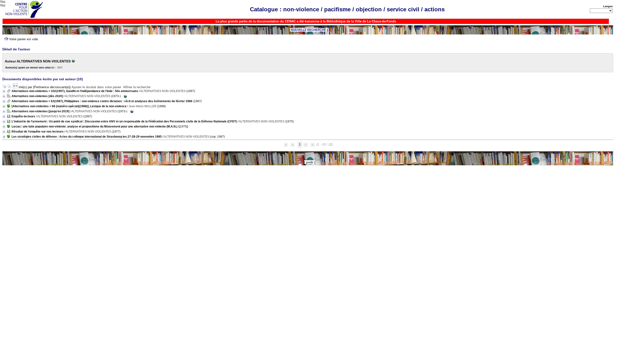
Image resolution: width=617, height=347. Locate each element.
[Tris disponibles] (16, 87)
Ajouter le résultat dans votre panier (96, 87)
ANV (59, 67)
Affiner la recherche (136, 87)
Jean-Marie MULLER (142, 106)
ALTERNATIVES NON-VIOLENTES (163, 91)
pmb (309, 162)
